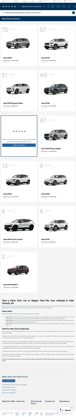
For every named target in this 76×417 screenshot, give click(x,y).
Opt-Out (41, 413)
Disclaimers (65, 401)
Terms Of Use (24, 413)
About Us (20, 401)
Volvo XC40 (18, 323)
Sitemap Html (30, 413)
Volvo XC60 (18, 320)
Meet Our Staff (8, 401)
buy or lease (28, 307)
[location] (38, 1)
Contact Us (9, 380)
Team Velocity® (55, 413)
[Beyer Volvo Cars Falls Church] (22, 6)
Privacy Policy (17, 413)
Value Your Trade (19, 145)
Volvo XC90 (18, 317)
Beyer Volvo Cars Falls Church (7, 413)
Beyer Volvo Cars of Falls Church (10, 306)
